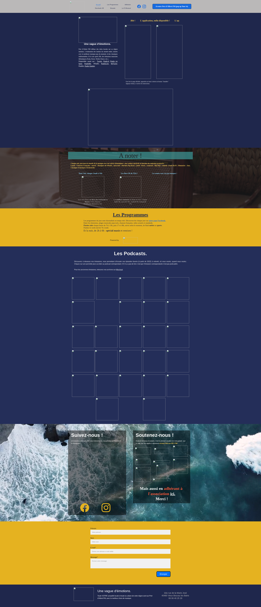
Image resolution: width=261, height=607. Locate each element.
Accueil (98, 4)
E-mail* (93, 548)
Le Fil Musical (126, 8)
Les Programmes (112, 4)
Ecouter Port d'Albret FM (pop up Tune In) (172, 6)
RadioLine (105, 64)
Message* (94, 557)
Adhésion (128, 4)
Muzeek (112, 8)
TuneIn (99, 61)
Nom (92, 538)
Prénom (93, 528)
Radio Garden (90, 66)
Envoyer (163, 574)
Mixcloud (119, 269)
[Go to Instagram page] (144, 6)
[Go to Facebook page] (139, 6)
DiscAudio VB (99, 8)
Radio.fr (106, 61)
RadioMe (87, 64)
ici (172, 493)
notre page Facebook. (157, 221)
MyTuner (114, 64)
